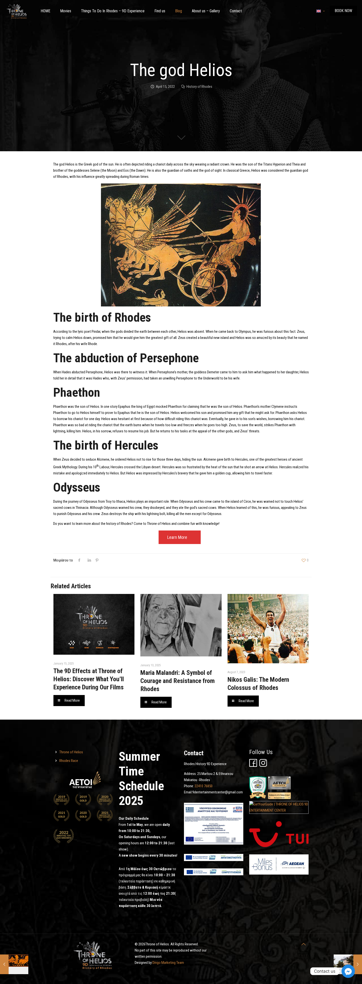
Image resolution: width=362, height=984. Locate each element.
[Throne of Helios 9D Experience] (16, 11)
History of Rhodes (199, 86)
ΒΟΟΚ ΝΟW (343, 10)
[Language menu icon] (320, 11)
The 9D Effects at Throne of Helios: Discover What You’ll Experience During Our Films (88, 679)
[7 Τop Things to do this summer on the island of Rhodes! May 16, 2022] (348, 964)
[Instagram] (263, 765)
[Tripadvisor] (257, 798)
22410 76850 (204, 786)
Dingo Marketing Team (168, 962)
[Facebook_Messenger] (348, 971)
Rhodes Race (68, 760)
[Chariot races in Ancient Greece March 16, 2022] (14, 964)
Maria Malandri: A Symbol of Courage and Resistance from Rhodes (177, 681)
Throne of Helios (71, 752)
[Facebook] (253, 765)
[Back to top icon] (303, 944)
